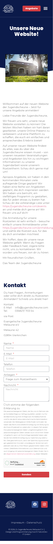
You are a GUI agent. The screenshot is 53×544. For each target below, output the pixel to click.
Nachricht (10, 385)
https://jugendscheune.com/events (24, 206)
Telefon (8, 364)
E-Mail (8, 353)
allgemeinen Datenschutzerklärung (21, 454)
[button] (45, 8)
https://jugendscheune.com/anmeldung (28, 227)
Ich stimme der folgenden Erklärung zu (26, 429)
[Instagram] (44, 504)
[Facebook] (35, 504)
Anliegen (10, 374)
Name (8, 343)
